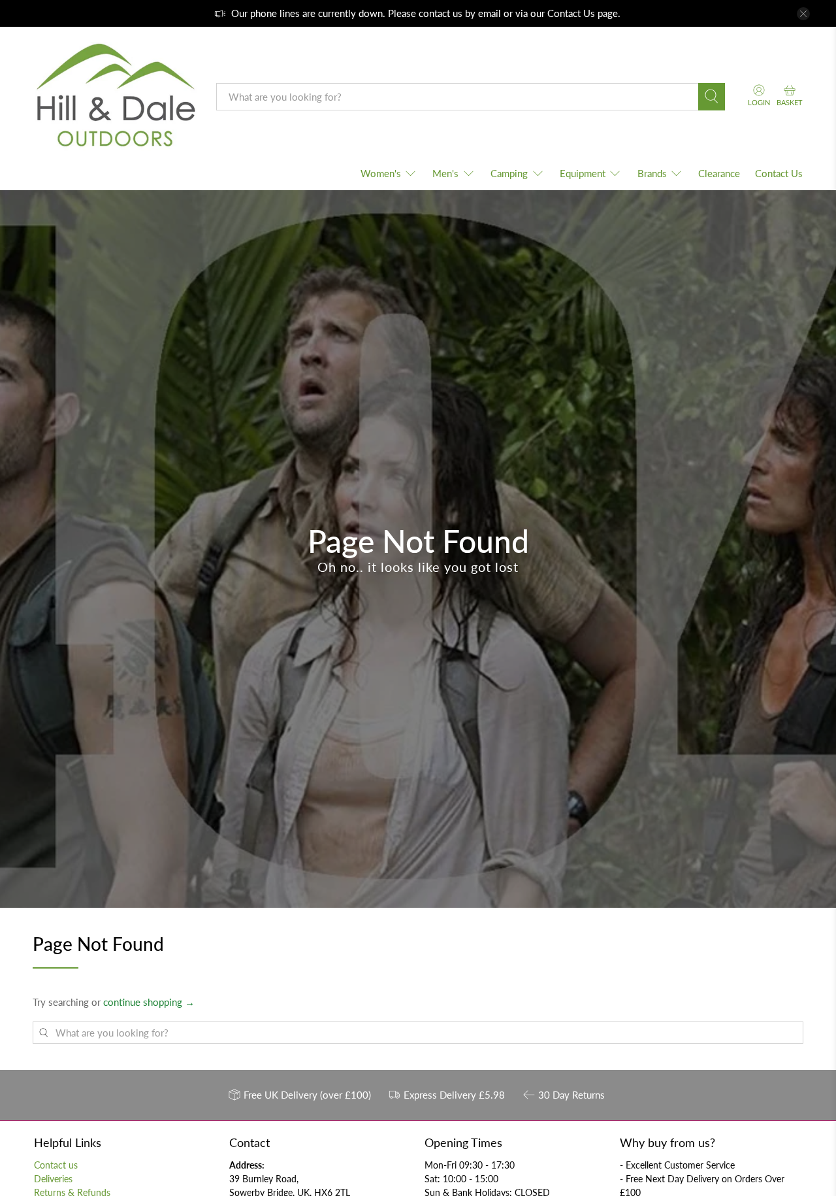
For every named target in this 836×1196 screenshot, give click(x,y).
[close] (803, 13)
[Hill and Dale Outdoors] (115, 97)
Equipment (582, 173)
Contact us (56, 1165)
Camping (509, 173)
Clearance (719, 173)
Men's (445, 173)
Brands (652, 173)
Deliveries (53, 1178)
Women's (381, 173)
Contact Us (571, 13)
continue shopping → (149, 1002)
